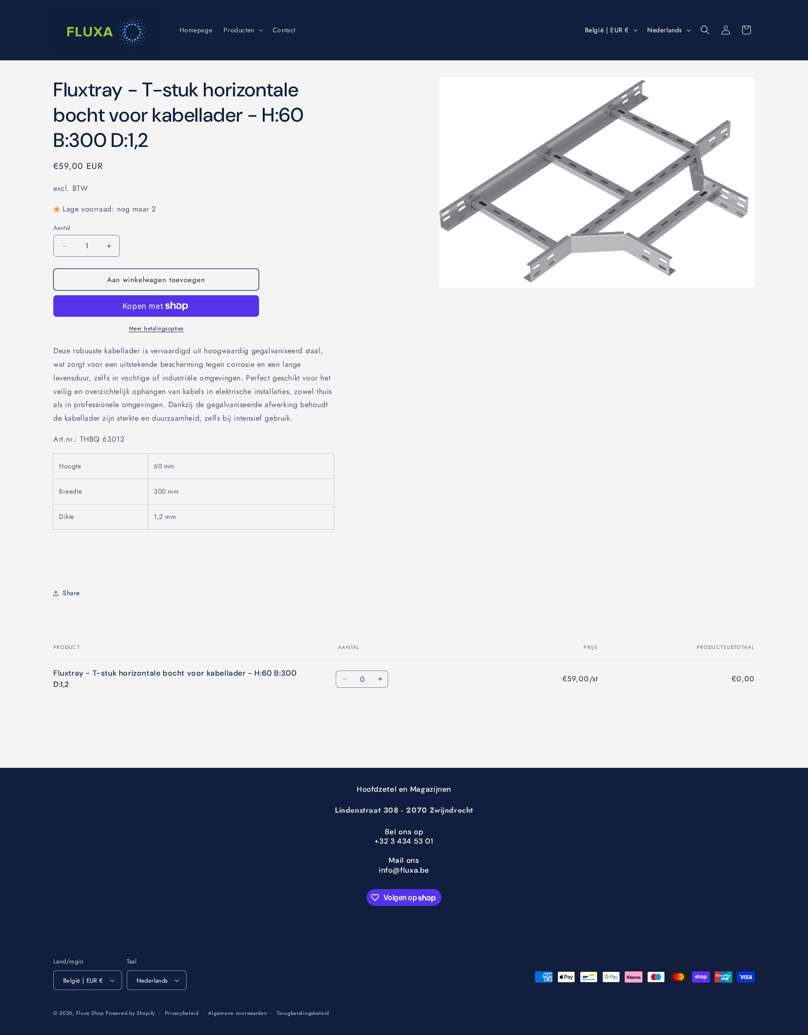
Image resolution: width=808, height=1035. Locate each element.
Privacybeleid (182, 1013)
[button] (242, 30)
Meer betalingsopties (156, 328)
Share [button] (71, 593)
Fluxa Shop (90, 1013)
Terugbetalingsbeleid (303, 1013)
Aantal (61, 227)
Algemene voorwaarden (237, 1013)
